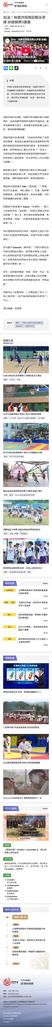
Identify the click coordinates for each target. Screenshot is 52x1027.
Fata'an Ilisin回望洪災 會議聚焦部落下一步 (22, 797)
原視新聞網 (20, 6)
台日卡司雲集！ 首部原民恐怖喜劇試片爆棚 (33, 628)
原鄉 (5, 495)
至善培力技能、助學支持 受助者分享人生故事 (33, 604)
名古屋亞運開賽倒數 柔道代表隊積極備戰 (21, 762)
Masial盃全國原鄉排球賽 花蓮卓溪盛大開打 (22, 491)
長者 (18, 379)
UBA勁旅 (41, 418)
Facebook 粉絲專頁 (10, 1016)
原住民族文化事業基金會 (12, 1013)
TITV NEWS (19, 3)
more (16, 963)
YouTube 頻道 (8, 1019)
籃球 (29, 572)
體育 (17, 323)
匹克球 (12, 379)
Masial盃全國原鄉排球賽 (24, 495)
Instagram (7, 1021)
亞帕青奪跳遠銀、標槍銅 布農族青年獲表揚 (33, 616)
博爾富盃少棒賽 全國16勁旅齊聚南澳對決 (21, 529)
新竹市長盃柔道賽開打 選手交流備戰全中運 (22, 452)
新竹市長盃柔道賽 (16, 456)
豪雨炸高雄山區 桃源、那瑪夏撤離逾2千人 (22, 691)
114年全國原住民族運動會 (32, 323)
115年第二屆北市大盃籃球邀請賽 (22, 418)
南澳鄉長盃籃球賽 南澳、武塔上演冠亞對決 (22, 568)
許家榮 (28, 31)
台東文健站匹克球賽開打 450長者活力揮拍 (22, 376)
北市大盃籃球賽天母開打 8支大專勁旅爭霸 (22, 414)
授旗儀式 (19, 326)
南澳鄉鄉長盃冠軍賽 (17, 572)
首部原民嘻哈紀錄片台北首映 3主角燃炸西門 (33, 640)
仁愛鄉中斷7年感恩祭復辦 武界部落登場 (21, 727)
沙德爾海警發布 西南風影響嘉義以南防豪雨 (33, 592)
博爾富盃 (23, 533)
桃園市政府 (29, 326)
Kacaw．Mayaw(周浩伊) (14, 31)
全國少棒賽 (13, 533)
